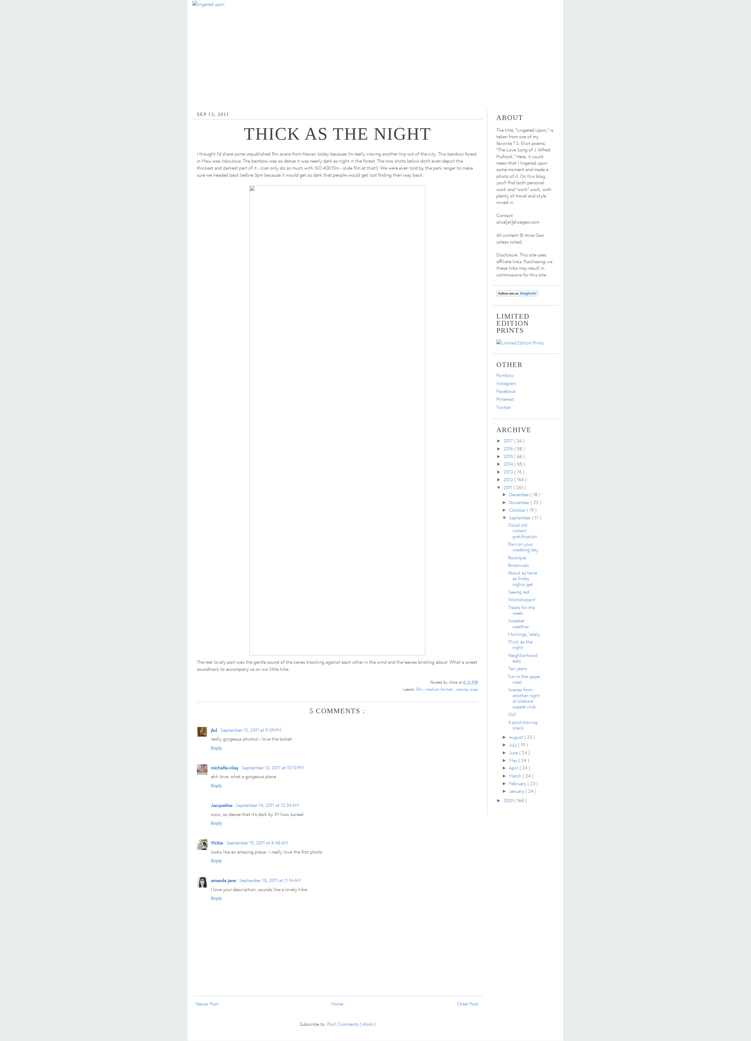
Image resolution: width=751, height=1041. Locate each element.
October (518, 510)
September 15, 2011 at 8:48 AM (257, 842)
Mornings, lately (524, 634)
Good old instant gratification (522, 530)
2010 (508, 800)
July (513, 744)
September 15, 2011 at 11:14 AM (270, 880)
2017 (508, 440)
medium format (439, 689)
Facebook (506, 391)
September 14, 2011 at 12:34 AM (267, 805)
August (516, 737)
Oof (512, 714)
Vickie (217, 842)
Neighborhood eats (522, 658)
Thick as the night (520, 644)
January (517, 791)
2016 (508, 448)
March (516, 776)
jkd (214, 730)
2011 (508, 487)
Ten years (517, 668)
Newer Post (207, 1004)
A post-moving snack (522, 725)
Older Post (467, 1004)
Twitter (503, 407)
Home (337, 1004)
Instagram (506, 383)
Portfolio (505, 375)
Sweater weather (518, 623)
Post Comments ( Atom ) (351, 1023)
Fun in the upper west (524, 679)
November (520, 502)
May (514, 760)
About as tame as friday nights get (522, 578)
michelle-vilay (225, 767)
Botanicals (518, 565)
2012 (508, 479)
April (514, 768)
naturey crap (467, 689)
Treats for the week (521, 610)
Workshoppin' (522, 599)
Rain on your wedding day (523, 547)
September (520, 517)
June (514, 752)
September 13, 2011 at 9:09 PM (251, 730)
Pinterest (505, 399)
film (419, 689)
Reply (216, 748)
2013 (508, 472)
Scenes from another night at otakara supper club (524, 698)
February (518, 783)
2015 (508, 456)
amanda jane (223, 880)
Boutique (517, 557)
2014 (508, 464)
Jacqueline (221, 805)
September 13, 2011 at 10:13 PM (273, 767)
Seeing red (518, 592)
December (519, 494)
